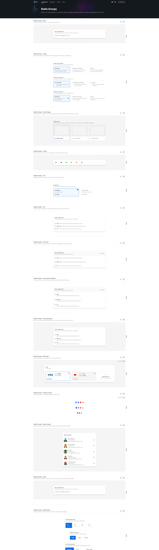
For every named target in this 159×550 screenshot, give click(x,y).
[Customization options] (115, 2)
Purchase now (121, 1)
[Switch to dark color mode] (120, 22)
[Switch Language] (112, 2)
